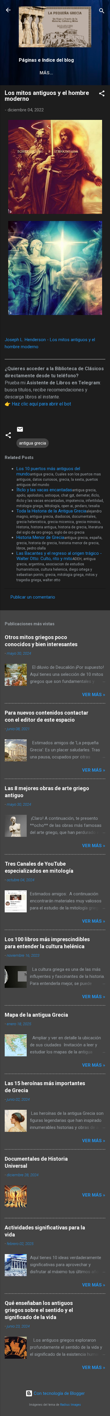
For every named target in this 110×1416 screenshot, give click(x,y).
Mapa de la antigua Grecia (36, 1015)
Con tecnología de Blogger (59, 1393)
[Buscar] (101, 12)
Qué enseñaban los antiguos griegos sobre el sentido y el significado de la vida (39, 1310)
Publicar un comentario (33, 597)
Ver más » (93, 694)
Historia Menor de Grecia (40, 537)
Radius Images (70, 1405)
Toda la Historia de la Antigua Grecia (51, 511)
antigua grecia (32, 443)
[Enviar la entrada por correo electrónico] (19, 431)
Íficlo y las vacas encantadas (44, 489)
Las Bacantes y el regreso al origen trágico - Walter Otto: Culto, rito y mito (59, 556)
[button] (101, 94)
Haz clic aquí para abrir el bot (41, 404)
